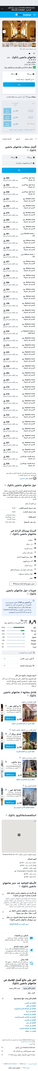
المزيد (34, 499)
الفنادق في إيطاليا (30, 1031)
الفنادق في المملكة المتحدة (28, 1028)
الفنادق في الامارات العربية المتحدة (25, 1017)
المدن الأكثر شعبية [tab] (14, 988)
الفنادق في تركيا (31, 1011)
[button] (2, 8)
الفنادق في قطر (31, 1006)
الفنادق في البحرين (30, 1020)
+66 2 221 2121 (30, 64)
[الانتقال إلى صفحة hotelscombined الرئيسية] (23, 15)
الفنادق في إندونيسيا (30, 1014)
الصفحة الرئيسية (33, 1064)
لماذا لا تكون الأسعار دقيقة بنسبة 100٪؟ (21, 1055)
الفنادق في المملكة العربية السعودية (25, 1009)
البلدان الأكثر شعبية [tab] (29, 988)
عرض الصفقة (10, 718)
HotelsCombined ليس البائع (25, 1047)
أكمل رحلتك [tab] (31, 993)
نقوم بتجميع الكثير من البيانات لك (24, 1051)
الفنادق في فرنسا (30, 1025)
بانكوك (28, 1068)
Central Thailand (12, 1064)
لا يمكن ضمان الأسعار (26, 1041)
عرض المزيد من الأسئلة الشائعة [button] (19, 924)
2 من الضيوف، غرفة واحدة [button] (25, 79)
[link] (23, 723)
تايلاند (25, 1064)
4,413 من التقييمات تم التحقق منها (16, 67)
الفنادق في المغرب (30, 1003)
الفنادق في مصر (31, 1023)
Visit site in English (18, 10)
